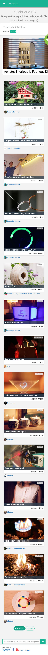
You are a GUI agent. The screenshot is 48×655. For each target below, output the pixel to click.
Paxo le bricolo (13, 112)
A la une (20, 628)
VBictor (10, 476)
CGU (21, 650)
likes (13, 31)
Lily (8, 366)
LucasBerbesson (13, 185)
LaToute (10, 439)
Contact (27, 650)
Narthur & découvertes (16, 548)
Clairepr (10, 512)
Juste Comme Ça (13, 148)
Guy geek (10, 403)
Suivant (30, 628)
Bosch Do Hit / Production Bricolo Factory (23, 294)
